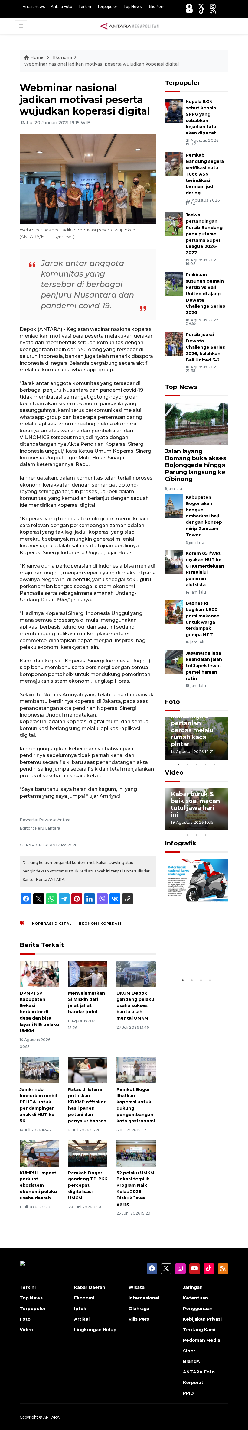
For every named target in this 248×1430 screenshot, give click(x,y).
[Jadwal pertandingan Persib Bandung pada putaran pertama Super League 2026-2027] (174, 224)
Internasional (144, 1298)
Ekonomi (62, 57)
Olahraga (139, 1308)
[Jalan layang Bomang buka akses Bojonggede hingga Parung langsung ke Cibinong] (196, 423)
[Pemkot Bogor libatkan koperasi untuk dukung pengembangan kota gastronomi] (136, 1070)
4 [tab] (206, 764)
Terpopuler (107, 6)
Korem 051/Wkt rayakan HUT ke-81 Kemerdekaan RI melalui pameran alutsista (205, 569)
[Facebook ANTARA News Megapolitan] (189, 6)
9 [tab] (197, 835)
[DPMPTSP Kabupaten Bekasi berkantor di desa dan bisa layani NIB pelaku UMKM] (39, 973)
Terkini (84, 6)
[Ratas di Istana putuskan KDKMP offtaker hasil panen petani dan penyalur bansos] (87, 1070)
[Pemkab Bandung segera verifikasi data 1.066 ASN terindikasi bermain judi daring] (174, 164)
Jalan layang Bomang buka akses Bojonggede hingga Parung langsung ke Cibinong (195, 465)
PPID (188, 1393)
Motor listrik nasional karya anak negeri (193, 952)
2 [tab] (187, 764)
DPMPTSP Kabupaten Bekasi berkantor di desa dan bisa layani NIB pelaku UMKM (39, 1012)
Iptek (80, 1308)
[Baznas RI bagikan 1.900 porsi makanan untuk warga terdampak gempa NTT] (174, 612)
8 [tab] (187, 835)
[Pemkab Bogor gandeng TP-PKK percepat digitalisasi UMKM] (87, 1153)
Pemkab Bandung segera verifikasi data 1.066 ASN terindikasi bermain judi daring (205, 174)
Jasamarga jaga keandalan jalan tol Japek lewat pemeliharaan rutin (204, 665)
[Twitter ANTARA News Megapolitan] (201, 6)
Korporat (193, 1382)
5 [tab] (215, 764)
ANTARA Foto (199, 1372)
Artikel (82, 1319)
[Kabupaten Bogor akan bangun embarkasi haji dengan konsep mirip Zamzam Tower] (174, 506)
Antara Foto (61, 6)
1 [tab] (178, 764)
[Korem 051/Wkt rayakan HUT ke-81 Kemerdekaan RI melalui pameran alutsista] (174, 562)
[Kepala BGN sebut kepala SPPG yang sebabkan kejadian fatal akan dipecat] (174, 110)
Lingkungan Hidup (95, 1329)
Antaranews (34, 6)
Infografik (180, 843)
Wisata (137, 1287)
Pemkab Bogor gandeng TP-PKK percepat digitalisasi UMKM (87, 1185)
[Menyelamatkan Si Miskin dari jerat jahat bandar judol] (87, 973)
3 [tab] (197, 764)
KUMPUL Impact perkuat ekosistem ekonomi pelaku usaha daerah (38, 1185)
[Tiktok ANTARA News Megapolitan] (201, 11)
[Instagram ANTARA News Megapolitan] (213, 6)
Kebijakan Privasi (202, 1319)
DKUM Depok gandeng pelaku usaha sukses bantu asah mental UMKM (135, 1005)
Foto (172, 701)
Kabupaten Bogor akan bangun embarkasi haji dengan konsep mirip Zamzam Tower (204, 516)
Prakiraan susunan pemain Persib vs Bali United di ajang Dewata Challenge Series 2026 (205, 293)
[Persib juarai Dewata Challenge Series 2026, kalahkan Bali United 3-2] (174, 343)
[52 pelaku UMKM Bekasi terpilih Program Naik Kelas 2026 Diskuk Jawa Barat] (136, 1153)
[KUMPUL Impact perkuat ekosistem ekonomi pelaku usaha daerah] (39, 1153)
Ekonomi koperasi (100, 923)
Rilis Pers (156, 6)
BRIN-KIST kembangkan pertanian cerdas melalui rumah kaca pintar (193, 727)
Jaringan (193, 1287)
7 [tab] (224, 827)
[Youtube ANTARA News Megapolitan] (189, 11)
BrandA (191, 1361)
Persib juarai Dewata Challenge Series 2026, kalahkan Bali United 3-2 (205, 347)
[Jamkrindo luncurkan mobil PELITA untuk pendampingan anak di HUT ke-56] (39, 1070)
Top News (132, 6)
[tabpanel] (196, 738)
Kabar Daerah (89, 1287)
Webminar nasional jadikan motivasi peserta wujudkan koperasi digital (101, 64)
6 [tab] (215, 827)
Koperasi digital (52, 923)
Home (37, 57)
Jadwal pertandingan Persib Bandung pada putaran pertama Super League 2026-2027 (204, 233)
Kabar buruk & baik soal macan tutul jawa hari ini (195, 804)
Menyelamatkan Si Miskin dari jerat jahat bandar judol (86, 1002)
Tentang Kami (199, 1329)
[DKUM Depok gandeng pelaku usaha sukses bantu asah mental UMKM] (136, 973)
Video (174, 772)
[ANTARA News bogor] (130, 26)
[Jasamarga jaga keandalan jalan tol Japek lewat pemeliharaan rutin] (174, 662)
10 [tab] (206, 835)
